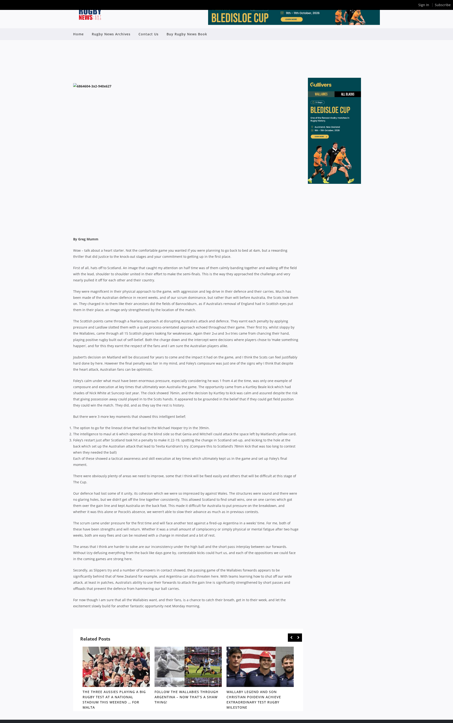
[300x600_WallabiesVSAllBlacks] (334, 182)
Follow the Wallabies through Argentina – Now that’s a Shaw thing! (186, 697)
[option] (116, 679)
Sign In (423, 5)
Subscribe (443, 5)
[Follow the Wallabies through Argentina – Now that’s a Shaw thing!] (188, 667)
